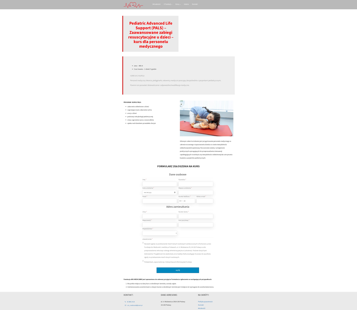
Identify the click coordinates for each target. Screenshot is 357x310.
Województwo (147, 229)
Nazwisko (182, 179)
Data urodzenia (148, 188)
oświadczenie (147, 239)
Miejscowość (147, 220)
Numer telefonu (184, 196)
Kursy (177, 4)
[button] (130, 301)
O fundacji (167, 4)
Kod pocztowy (183, 220)
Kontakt (195, 4)
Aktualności (156, 4)
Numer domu (183, 212)
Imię (144, 179)
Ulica (144, 212)
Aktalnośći (201, 308)
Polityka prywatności (205, 302)
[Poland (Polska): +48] (181, 201)
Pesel (144, 196)
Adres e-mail (201, 196)
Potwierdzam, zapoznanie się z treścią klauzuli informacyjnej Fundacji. (168, 262)
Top (352, 305)
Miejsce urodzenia (185, 188)
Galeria (186, 4)
